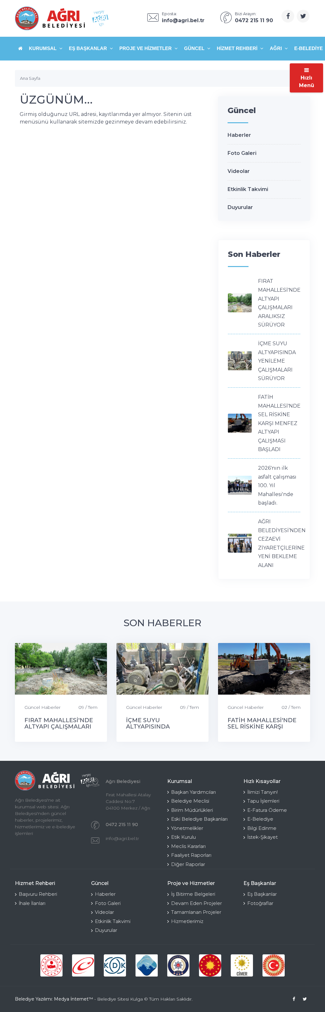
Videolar (239, 171)
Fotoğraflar (260, 903)
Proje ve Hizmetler (146, 48)
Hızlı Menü (306, 81)
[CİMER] (242, 965)
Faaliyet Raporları (191, 855)
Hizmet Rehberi (238, 48)
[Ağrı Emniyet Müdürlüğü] (178, 965)
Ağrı (276, 48)
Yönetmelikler (187, 828)
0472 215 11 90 (122, 824)
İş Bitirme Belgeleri (193, 894)
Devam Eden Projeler (196, 903)
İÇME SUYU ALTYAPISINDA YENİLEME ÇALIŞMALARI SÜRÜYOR (277, 361)
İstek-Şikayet (262, 837)
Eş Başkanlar (88, 48)
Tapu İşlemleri (263, 801)
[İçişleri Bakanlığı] (51, 965)
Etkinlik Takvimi (248, 189)
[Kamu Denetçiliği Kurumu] (115, 965)
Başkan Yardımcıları (193, 792)
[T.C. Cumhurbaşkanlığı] (210, 965)
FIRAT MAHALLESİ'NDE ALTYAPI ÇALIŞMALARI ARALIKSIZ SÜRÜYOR (58, 726)
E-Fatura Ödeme (267, 810)
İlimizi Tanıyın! (262, 792)
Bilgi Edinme (261, 828)
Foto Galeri (242, 153)
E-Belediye (260, 819)
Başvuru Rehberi (38, 894)
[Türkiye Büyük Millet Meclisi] (273, 965)
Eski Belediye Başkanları (199, 819)
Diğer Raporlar (188, 864)
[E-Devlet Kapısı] (83, 965)
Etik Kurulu (183, 837)
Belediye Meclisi (190, 801)
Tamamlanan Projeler (196, 912)
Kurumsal (43, 48)
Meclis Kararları (188, 846)
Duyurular (240, 207)
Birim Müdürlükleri (192, 810)
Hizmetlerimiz (187, 921)
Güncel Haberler (42, 707)
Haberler (239, 135)
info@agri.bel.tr (122, 838)
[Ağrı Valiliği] (147, 965)
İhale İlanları (32, 903)
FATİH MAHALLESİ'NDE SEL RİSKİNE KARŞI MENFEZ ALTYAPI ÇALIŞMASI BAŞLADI (279, 423)
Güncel (195, 48)
